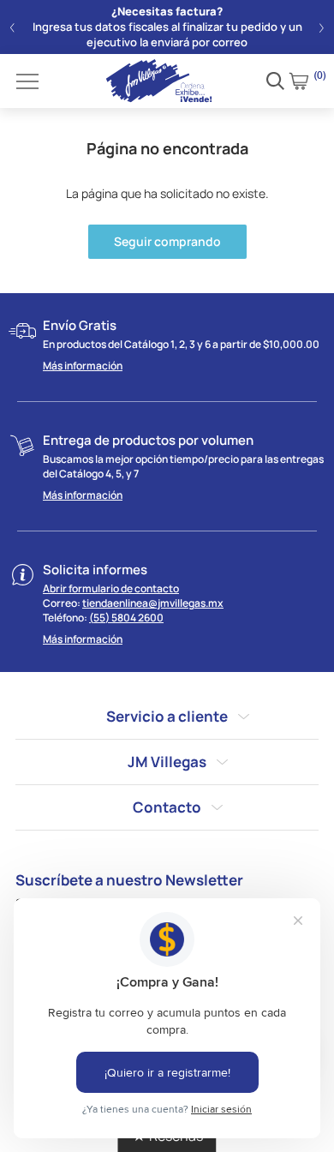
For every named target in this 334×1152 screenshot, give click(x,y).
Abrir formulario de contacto (111, 588)
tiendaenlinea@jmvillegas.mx (153, 603)
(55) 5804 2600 (126, 617)
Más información (82, 366)
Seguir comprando (167, 241)
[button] (12, 27)
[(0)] (299, 81)
